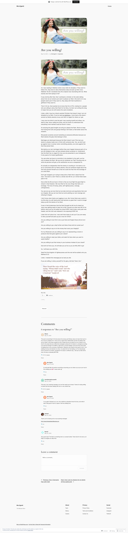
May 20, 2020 (50, 364)
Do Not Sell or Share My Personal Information (39, 524)
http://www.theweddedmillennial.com (50, 421)
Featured (44, 308)
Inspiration (60, 54)
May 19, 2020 (48, 381)
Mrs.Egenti (20, 6)
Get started (76, 1)
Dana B (46, 431)
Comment (81, 468)
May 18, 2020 (48, 335)
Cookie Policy (30, 530)
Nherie (46, 333)
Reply (42, 357)
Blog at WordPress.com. (22, 524)
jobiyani (47, 413)
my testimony (66, 115)
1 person (48, 355)
